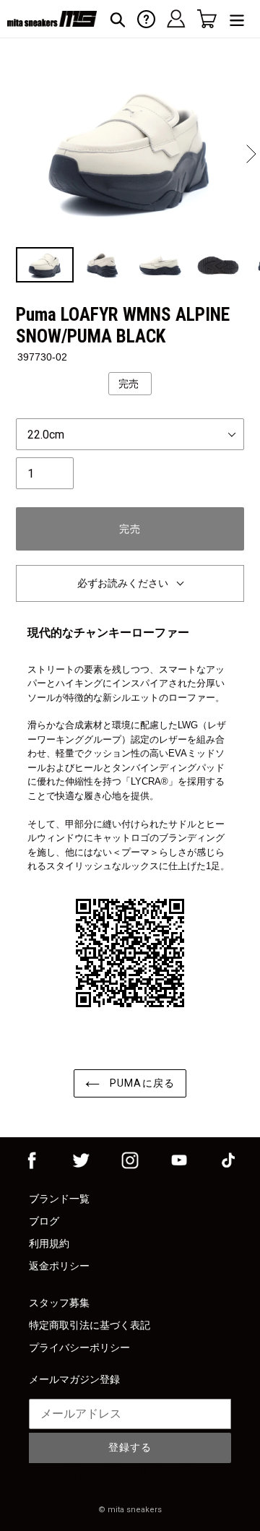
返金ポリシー (59, 1266)
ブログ (44, 1221)
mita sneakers (135, 1509)
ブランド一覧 (59, 1198)
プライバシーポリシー (79, 1347)
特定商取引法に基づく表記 (89, 1325)
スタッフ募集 (59, 1302)
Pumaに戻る (141, 1083)
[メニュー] (237, 19)
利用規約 (49, 1243)
